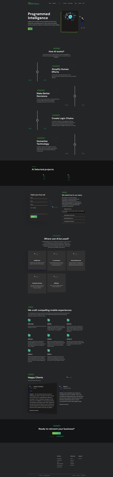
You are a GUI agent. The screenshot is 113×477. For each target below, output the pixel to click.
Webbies (42, 475)
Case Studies (70, 3)
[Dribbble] (67, 449)
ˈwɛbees (69, 199)
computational (54, 55)
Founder (71, 461)
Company (54, 3)
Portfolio (72, 465)
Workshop (72, 463)
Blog (75, 3)
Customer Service (37, 283)
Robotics (56, 283)
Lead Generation (60, 463)
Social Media (59, 466)
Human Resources (76, 260)
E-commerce (56, 260)
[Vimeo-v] (60, 449)
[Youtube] (81, 449)
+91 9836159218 (60, 436)
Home (50, 3)
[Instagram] (52, 449)
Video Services (59, 465)
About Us (72, 460)
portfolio (64, 3)
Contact (79, 3)
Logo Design (59, 460)
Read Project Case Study (34, 410)
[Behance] (74, 449)
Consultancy (59, 458)
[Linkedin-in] (45, 449)
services (59, 3)
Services (78, 475)
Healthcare (37, 260)
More (83, 3)
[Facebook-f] (31, 449)
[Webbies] (33, 3)
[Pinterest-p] (38, 449)
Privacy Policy (83, 475)
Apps (58, 461)
